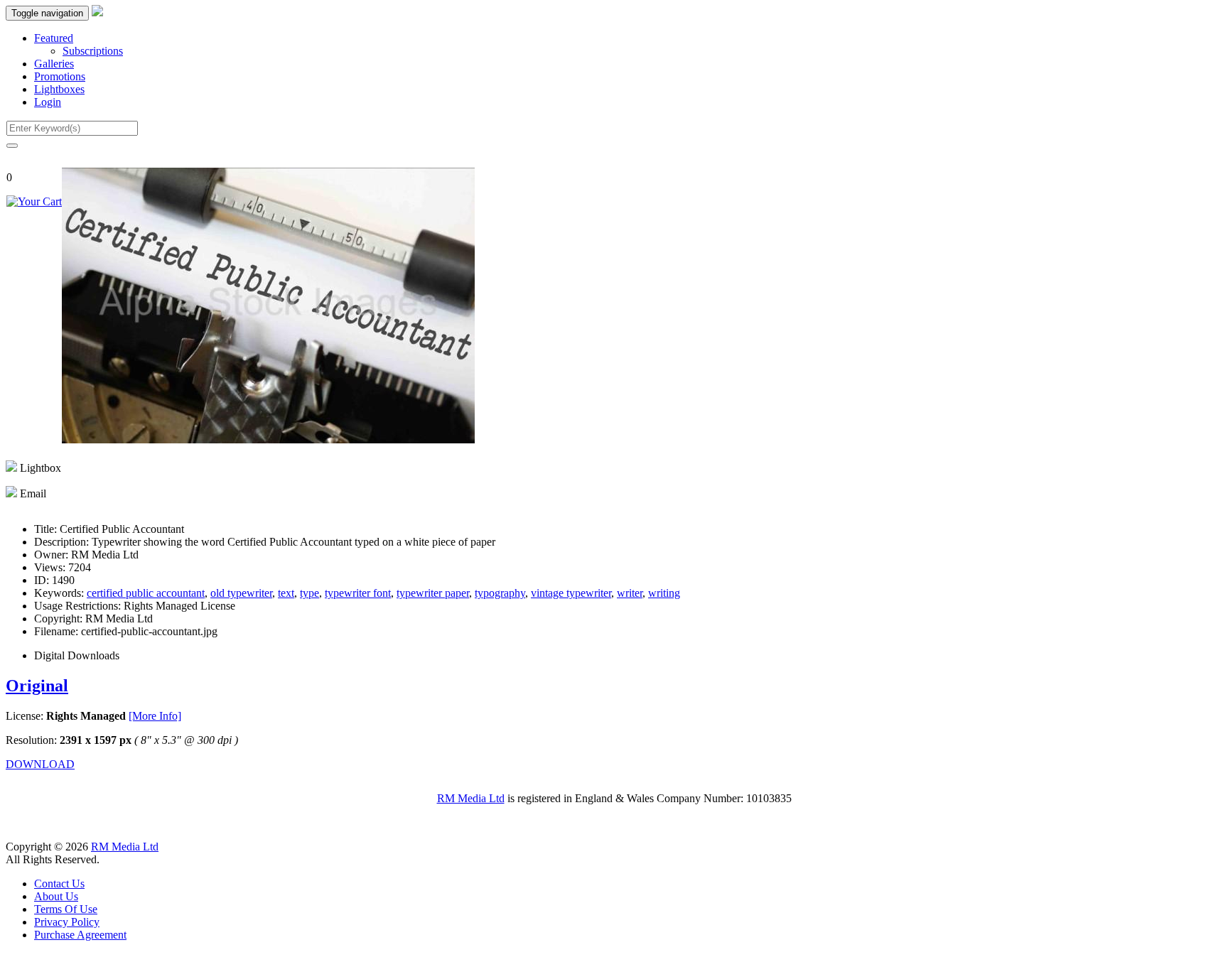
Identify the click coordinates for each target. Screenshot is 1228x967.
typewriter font (358, 593)
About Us (56, 896)
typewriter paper (433, 593)
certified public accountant (146, 593)
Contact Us (59, 883)
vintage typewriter (571, 593)
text (286, 593)
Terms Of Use (65, 909)
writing (664, 593)
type (309, 593)
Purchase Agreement (80, 935)
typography (500, 593)
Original (37, 685)
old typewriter (241, 593)
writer (629, 593)
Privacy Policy (66, 922)
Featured (53, 38)
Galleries (54, 64)
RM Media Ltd (471, 798)
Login (47, 102)
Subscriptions (93, 51)
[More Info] (155, 716)
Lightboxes (59, 89)
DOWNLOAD (40, 764)
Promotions (59, 76)
